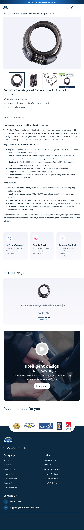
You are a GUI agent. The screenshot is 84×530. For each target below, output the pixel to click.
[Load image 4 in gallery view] (67, 80)
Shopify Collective (50, 483)
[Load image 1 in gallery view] (17, 80)
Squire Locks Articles (51, 478)
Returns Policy (9, 474)
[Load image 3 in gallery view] (50, 80)
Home (6, 13)
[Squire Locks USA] (8, 443)
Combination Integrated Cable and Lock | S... (43, 305)
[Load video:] (42, 349)
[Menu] (78, 7)
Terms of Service (10, 487)
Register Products (50, 474)
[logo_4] (59, 426)
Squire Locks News (11, 478)
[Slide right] (78, 80)
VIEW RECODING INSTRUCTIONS (43, 2)
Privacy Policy (9, 469)
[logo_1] (16, 426)
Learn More (42, 386)
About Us (7, 465)
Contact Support (50, 460)
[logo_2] (29, 426)
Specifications (19, 117)
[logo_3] (46, 426)
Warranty (47, 465)
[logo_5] (68, 426)
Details (7, 117)
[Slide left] (6, 80)
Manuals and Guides (51, 469)
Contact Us (8, 483)
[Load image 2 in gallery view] (33, 80)
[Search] (67, 7)
